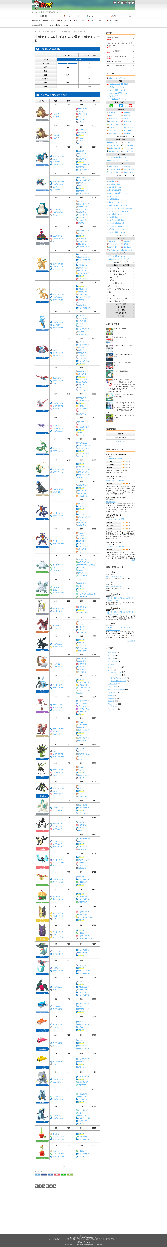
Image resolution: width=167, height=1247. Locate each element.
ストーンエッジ (83, 690)
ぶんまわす (82, 350)
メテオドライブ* (84, 838)
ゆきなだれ (82, 1085)
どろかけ (56, 117)
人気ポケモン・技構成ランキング (120, 250)
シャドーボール (83, 953)
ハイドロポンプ (83, 170)
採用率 (126, 244)
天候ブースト (128, 172)
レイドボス (113, 118)
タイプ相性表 (56, 25)
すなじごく (82, 520)
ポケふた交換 (128, 145)
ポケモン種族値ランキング (117, 256)
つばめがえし (82, 443)
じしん (80, 117)
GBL (67, 25)
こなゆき (56, 570)
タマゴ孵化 (127, 130)
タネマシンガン (58, 882)
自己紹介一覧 (113, 151)
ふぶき (80, 324)
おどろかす (56, 896)
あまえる (56, 408)
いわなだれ (82, 493)
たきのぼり (56, 162)
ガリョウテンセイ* (84, 448)
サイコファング (83, 912)
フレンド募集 (113, 21)
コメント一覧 (128, 151)
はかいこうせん (83, 207)
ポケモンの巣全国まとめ (114, 576)
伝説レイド (113, 121)
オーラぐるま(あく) (85, 938)
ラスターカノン (83, 648)
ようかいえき (57, 707)
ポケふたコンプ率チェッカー (118, 226)
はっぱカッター (58, 565)
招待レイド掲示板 (120, 329)
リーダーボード (114, 244)
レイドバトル (112, 692)
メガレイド (127, 121)
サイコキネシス (83, 400)
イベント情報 (80, 21)
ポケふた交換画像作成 (116, 223)
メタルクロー (57, 823)
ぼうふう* (81, 456)
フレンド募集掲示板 (121, 371)
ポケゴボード (128, 142)
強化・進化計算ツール (118, 681)
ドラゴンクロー (83, 265)
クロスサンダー (83, 685)
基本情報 (111, 695)
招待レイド (113, 142)
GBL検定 (113, 181)
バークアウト (57, 628)
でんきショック (58, 916)
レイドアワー (128, 118)
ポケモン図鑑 (50, 21)
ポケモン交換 (113, 145)
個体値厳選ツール (40, 25)
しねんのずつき (58, 212)
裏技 (112, 706)
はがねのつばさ (58, 264)
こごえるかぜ (82, 575)
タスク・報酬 (113, 124)
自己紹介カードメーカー (116, 87)
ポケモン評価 (128, 148)
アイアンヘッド (83, 682)
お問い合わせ (120, 441)
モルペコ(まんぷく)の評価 (115, 480)
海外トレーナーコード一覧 (118, 160)
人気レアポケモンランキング (118, 259)
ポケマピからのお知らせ (116, 689)
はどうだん (82, 411)
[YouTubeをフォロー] (122, 2)
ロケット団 (113, 133)
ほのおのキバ (57, 355)
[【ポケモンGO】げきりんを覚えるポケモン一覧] (50, 1174)
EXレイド (111, 655)
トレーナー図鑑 (114, 169)
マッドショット (58, 513)
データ (67, 16)
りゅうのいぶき (58, 164)
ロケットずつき (83, 204)
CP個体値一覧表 (114, 184)
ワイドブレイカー (84, 506)
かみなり (81, 406)
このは (55, 567)
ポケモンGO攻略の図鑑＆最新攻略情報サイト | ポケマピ (86, 1244)
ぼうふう (81, 262)
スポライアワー (129, 127)
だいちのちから (83, 669)
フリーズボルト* (84, 688)
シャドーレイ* (83, 865)
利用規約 (79, 1242)
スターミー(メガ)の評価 (114, 459)
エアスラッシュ (58, 451)
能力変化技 (127, 247)
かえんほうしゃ (83, 496)
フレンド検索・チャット (116, 90)
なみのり (81, 326)
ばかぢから (82, 223)
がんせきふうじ (83, 738)
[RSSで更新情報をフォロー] (133, 2)
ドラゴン (78, 59)
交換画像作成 (113, 217)
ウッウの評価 (110, 502)
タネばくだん (82, 882)
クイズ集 (111, 664)
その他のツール (116, 672)
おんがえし (82, 159)
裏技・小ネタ (112, 704)
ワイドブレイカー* (84, 445)
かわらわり (82, 632)
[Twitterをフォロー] (114, 2)
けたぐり (56, 114)
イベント (127, 115)
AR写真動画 (112, 653)
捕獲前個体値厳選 (114, 190)
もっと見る (131, 560)
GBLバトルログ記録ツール (117, 93)
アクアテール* (83, 167)
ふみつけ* (81, 111)
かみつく (56, 159)
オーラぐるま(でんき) (85, 917)
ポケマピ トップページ (117, 78)
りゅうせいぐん (83, 361)
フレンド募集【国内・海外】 (119, 157)
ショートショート (114, 667)
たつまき (81, 151)
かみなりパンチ (83, 273)
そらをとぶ (82, 358)
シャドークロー (58, 611)
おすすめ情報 (112, 661)
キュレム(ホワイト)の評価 (115, 519)
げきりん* (81, 364)
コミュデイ (113, 130)
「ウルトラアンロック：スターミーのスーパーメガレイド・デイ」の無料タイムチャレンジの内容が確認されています (120, 407)
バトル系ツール (116, 675)
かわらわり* (82, 108)
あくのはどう (82, 830)
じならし (81, 756)
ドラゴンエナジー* (84, 987)
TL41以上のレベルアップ (117, 99)
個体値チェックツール (118, 678)
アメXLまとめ (113, 96)
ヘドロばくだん (83, 709)
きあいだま (82, 664)
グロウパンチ (82, 114)
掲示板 (114, 16)
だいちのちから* (84, 517)
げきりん (81, 119)
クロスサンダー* (84, 645)
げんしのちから (83, 453)
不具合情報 (127, 133)
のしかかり (82, 209)
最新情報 (44, 16)
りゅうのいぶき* (58, 987)
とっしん (56, 1027)
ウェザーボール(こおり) (86, 565)
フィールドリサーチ (97, 21)
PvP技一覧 (113, 247)
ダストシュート (83, 706)
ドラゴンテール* (58, 156)
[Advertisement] (67, 1209)
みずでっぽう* (58, 328)
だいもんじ (82, 347)
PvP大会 (112, 241)
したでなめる (57, 209)
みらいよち (82, 607)
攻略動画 (127, 112)
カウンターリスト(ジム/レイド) (119, 211)
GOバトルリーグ (65, 21)
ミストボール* (83, 408)
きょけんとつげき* (84, 1118)
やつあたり (82, 154)
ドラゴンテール (58, 269)
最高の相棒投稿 (114, 148)
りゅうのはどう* (84, 164)
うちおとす (56, 492)
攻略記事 (37, 21)
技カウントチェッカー (116, 202)
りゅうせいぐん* (84, 254)
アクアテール (82, 703)
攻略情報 (111, 698)
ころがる (56, 1134)
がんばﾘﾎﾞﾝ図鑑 (129, 169)
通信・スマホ (112, 709)
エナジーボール (83, 562)
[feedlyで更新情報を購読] (129, 2)
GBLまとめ (127, 241)
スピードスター (83, 318)
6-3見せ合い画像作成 (116, 220)
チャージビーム (58, 647)
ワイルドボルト (83, 651)
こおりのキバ (57, 1082)
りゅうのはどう (83, 808)
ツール (91, 16)
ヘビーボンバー (83, 215)
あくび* (55, 215)
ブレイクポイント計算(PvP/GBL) (120, 208)
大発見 (111, 127)
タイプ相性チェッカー (116, 214)
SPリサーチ (128, 124)
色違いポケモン (129, 166)
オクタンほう (82, 321)
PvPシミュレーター (115, 196)
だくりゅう (82, 1022)
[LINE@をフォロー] (125, 2)
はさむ (80, 982)
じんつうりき (57, 810)
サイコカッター (58, 829)
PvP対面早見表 (113, 199)
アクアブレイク (83, 1009)
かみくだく (82, 122)
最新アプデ (113, 115)
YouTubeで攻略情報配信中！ (119, 84)
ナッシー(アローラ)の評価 (115, 546)
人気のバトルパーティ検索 (117, 205)
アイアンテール (58, 608)
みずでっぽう (57, 705)
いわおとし (56, 664)
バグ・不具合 (112, 684)
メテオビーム (82, 724)
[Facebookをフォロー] (118, 2)
